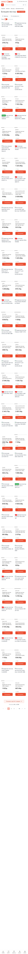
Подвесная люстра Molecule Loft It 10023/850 (6, 224)
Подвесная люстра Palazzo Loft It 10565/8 (6, 132)
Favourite (4, 375)
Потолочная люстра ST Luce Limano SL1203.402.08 (20, 286)
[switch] (5, 19)
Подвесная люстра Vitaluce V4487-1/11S (20, 347)
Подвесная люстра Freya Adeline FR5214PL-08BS (19, 39)
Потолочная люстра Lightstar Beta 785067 (20, 163)
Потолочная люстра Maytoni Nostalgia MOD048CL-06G (6, 70)
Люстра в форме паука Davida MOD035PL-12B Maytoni (6, 163)
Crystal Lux (17, 652)
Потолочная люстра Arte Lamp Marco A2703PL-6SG (6, 316)
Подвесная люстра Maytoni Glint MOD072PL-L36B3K (19, 132)
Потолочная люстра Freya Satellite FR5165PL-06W (20, 562)
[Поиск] (25, 4)
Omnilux (16, 467)
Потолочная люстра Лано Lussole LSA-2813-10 (6, 470)
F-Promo (17, 529)
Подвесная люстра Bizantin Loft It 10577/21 (19, 500)
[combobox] (16, 4)
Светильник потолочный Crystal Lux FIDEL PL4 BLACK (20, 654)
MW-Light (17, 221)
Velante (3, 37)
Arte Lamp (4, 314)
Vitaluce (16, 344)
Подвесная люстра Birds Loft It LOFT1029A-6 (6, 286)
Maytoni (3, 67)
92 (19, 708)
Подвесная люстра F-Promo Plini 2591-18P (20, 531)
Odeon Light (4, 590)
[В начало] (3, 708)
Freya (16, 37)
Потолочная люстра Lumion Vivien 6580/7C (7, 500)
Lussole (3, 436)
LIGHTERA (4, 559)
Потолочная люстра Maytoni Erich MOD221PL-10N (6, 101)
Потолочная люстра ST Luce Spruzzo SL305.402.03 (20, 101)
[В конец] (25, 708)
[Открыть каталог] (2, 4)
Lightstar (17, 160)
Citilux (3, 652)
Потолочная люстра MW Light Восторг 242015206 (20, 224)
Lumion (3, 498)
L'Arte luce (17, 67)
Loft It (3, 129)
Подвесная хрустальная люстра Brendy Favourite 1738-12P (7, 377)
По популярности (15, 16)
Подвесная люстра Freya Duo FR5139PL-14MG (20, 439)
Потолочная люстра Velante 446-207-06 (20, 624)
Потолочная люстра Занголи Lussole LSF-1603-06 (7, 439)
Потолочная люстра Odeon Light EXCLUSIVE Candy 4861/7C (20, 193)
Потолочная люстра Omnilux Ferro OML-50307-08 (20, 470)
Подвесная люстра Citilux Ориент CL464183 (6, 685)
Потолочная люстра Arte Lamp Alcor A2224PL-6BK (20, 685)
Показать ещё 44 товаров (13, 701)
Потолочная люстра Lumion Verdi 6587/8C (7, 531)
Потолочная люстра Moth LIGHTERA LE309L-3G (6, 562)
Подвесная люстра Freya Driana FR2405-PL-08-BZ (20, 316)
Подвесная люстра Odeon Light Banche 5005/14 (6, 624)
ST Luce (17, 98)
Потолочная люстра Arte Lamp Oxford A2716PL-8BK (6, 347)
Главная (3, 8)
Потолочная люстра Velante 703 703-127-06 (7, 39)
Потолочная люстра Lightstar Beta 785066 (20, 255)
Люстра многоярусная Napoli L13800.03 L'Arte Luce (20, 70)
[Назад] (6, 708)
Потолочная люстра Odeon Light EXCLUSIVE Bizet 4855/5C (20, 408)
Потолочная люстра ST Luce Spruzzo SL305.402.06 (20, 377)
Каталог (8, 8)
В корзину (7, 48)
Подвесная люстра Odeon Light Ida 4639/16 (6, 593)
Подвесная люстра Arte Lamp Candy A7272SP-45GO (19, 593)
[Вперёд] (22, 708)
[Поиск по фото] (23, 4)
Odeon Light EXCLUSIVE (20, 191)
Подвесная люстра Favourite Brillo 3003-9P (7, 408)
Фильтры (6, 16)
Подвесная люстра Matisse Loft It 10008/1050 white (6, 255)
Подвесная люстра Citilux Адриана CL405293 (6, 654)
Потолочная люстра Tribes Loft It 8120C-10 (7, 193)
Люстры (13, 8)
